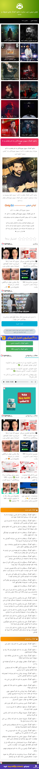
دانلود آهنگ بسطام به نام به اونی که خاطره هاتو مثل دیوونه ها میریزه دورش (19, 528)
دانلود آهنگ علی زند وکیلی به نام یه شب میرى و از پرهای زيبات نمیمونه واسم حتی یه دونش (20, 611)
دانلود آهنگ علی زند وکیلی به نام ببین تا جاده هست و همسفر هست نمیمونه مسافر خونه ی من (20, 599)
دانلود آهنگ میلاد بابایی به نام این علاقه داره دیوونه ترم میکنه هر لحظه (21, 657)
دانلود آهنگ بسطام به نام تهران (25, 586)
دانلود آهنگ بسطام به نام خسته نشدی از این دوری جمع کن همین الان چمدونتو (20, 522)
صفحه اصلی (34, 20)
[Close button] (38, 763)
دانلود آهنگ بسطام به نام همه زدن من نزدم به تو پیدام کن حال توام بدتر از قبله (20, 551)
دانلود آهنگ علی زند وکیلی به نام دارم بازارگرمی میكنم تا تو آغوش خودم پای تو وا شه (20, 623)
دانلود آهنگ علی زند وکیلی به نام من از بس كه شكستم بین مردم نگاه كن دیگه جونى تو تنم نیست (20, 592)
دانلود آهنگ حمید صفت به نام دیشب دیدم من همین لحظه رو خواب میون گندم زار (19, 698)
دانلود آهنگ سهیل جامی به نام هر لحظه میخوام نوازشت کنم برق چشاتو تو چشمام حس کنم (19, 737)
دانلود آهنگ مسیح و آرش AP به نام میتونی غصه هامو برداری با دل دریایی (21, 668)
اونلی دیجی (20, 231)
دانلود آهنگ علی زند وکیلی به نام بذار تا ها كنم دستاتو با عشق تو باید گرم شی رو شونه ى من (20, 617)
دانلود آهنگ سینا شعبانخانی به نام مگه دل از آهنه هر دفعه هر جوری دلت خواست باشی (20, 743)
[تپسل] (1, 763)
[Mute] (6, 311)
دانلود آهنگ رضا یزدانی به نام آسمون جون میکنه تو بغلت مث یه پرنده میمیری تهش (21, 692)
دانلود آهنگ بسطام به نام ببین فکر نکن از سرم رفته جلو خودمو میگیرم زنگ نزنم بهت (20, 563)
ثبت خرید (19, 324)
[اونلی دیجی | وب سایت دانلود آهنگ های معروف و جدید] (19, 6)
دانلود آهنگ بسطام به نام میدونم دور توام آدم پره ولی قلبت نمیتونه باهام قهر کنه (20, 581)
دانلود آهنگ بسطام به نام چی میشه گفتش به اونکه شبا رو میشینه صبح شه (20, 539)
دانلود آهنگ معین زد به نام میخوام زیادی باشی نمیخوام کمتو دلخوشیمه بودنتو (20, 726)
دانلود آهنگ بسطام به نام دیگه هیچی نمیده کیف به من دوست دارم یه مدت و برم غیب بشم (20, 569)
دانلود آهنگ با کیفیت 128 (19, 349)
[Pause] (3, 311)
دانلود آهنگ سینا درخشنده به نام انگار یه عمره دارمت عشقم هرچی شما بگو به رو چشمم (20, 755)
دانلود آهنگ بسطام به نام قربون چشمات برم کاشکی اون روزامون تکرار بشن (21, 545)
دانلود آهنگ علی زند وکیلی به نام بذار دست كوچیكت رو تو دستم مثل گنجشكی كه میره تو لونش (21, 629)
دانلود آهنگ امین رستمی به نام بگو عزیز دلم (20, 703)
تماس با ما (25, 20)
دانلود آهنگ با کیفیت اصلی (19, 343)
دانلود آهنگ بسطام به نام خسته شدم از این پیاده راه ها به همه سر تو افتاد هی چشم (21, 557)
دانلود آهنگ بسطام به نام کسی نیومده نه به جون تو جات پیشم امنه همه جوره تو (20, 516)
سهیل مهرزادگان (14, 151)
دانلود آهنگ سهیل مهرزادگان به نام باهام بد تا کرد (19, 142)
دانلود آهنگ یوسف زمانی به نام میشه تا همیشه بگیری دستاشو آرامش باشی (19, 674)
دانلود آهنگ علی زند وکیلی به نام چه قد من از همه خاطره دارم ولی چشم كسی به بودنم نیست (20, 605)
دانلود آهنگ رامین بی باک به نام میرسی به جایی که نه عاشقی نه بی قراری (21, 731)
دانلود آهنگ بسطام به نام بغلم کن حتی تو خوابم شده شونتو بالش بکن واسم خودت (21, 575)
